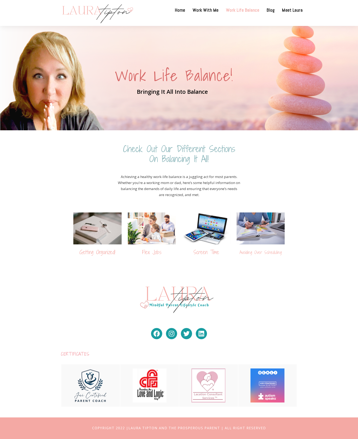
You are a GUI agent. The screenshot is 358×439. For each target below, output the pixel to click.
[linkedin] (350, 209)
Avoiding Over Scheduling (260, 252)
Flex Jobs (152, 252)
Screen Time (206, 252)
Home (180, 10)
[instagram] (350, 192)
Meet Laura (292, 10)
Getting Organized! (97, 252)
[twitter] (350, 201)
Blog (271, 10)
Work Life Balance (242, 10)
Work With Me (206, 10)
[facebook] (350, 217)
